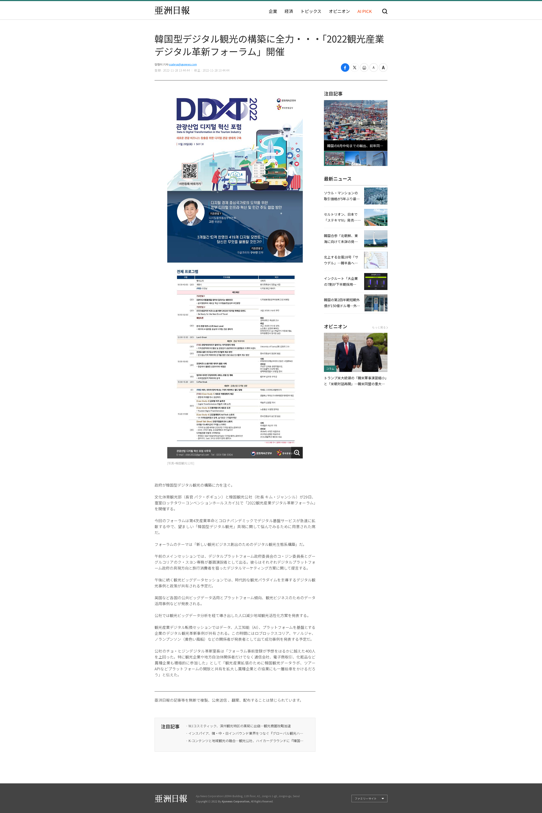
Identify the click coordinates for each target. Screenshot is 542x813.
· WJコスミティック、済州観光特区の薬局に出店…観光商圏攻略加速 (238, 725)
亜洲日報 (172, 10)
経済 (289, 11)
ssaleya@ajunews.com (183, 64)
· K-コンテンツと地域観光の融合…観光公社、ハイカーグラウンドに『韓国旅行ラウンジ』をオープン (245, 740)
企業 (273, 11)
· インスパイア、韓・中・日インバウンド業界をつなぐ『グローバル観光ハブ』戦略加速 (245, 733)
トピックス (310, 11)
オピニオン (339, 11)
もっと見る (379, 327)
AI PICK (364, 11)
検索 (384, 11)
